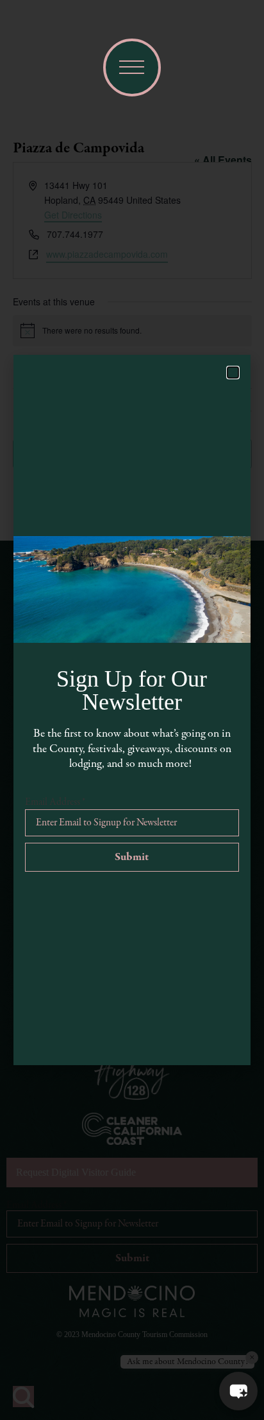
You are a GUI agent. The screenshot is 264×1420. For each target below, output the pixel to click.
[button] (238, 1391)
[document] (132, 710)
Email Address (55, 802)
